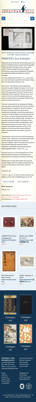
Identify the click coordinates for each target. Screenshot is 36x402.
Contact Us (5, 377)
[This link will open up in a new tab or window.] (10, 304)
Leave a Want (24, 366)
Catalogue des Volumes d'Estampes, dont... (9, 240)
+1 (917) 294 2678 (11, 366)
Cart (23, 2)
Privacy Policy (6, 381)
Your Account (15, 2)
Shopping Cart (24, 373)
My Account (23, 375)
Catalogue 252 (26, 319)
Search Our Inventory (26, 358)
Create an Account (25, 377)
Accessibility (5, 383)
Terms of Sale (6, 379)
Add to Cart (7, 182)
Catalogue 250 (26, 347)
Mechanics (27, 195)
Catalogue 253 (10, 319)
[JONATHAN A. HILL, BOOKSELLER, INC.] (18, 9)
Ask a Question (23, 182)
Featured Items (24, 364)
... (9, 281)
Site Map (17, 397)
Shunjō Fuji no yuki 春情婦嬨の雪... (26, 241)
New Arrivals (24, 362)
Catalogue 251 (10, 348)
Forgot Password (25, 379)
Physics (4, 197)
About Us (4, 375)
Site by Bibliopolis (25, 397)
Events (4, 373)
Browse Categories (25, 360)
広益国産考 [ (27, 281)
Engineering (20, 195)
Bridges (13, 195)
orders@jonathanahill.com (10, 368)
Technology (15, 197)
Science (9, 197)
